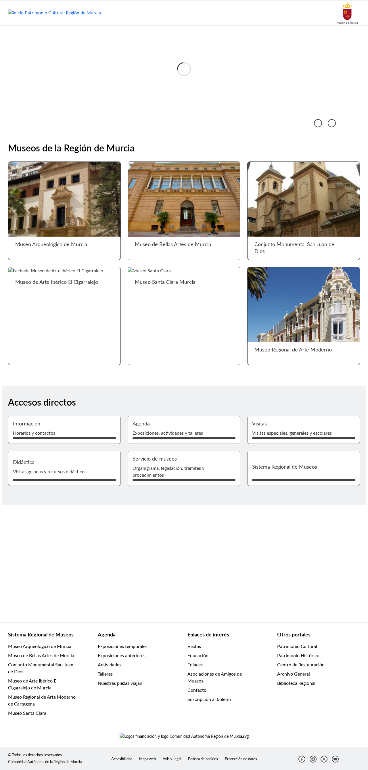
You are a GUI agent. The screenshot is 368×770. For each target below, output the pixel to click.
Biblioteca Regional (296, 683)
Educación (197, 655)
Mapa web (147, 759)
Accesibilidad (121, 759)
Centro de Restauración (301, 665)
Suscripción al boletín (209, 699)
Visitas (194, 646)
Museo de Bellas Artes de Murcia (41, 655)
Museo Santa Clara (27, 713)
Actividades (109, 665)
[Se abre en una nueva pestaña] (347, 13)
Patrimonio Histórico (298, 655)
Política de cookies (203, 759)
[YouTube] (335, 759)
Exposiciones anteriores (121, 655)
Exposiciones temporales (122, 646)
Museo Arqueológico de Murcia (39, 646)
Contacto (196, 690)
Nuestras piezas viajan (120, 683)
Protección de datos (241, 759)
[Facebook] (301, 759)
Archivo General (293, 674)
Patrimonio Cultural (297, 646)
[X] (324, 759)
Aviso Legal (172, 759)
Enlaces (195, 665)
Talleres (105, 674)
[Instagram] (313, 759)
